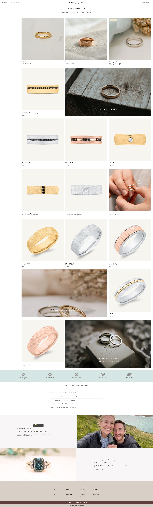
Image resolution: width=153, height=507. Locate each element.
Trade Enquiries (68, 496)
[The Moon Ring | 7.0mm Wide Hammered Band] (43, 341)
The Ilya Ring (113, 264)
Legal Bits (81, 496)
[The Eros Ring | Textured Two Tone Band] (130, 290)
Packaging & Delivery (83, 487)
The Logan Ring (118, 163)
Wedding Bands (95, 492)
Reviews (55, 489)
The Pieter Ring (75, 163)
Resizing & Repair (82, 489)
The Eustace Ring (30, 113)
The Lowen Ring (71, 264)
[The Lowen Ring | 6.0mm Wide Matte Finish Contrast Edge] (86, 240)
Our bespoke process (98, 469)
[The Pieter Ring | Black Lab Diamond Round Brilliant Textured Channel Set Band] (86, 139)
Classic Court (114, 213)
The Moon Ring (26, 364)
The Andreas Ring (30, 213)
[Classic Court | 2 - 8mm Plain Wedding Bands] (130, 190)
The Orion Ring (73, 213)
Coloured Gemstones (69, 494)
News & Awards (56, 491)
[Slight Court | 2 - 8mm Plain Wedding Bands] (43, 39)
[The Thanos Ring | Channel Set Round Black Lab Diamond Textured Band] (43, 139)
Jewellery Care (68, 487)
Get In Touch (20, 438)
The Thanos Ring (30, 163)
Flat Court (70, 62)
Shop (2, 2)
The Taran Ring (27, 264)
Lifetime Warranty (82, 492)
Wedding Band (115, 62)
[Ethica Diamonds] (76, 2)
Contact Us (143, 2)
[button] (10, 2)
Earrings (94, 496)
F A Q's (67, 492)
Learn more (108, 112)
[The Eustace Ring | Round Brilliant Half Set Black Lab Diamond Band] (43, 89)
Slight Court (26, 62)
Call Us (55, 496)
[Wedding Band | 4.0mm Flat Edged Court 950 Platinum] (130, 39)
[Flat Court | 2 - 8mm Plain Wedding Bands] (86, 39)
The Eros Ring (113, 314)
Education (5, 2)
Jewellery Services (95, 497)
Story (54, 487)
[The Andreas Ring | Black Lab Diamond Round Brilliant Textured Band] (43, 190)
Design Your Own (95, 489)
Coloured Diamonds (96, 491)
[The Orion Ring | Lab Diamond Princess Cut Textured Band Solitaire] (86, 190)
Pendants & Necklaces (96, 494)
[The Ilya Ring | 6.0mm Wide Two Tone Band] (130, 240)
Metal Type (68, 491)
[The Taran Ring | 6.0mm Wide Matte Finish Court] (43, 240)
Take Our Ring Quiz (17, 2)
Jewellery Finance (82, 494)
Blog (54, 494)
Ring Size (67, 489)
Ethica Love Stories (56, 492)
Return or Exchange (82, 491)
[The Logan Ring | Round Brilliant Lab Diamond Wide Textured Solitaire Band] (130, 139)
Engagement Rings (95, 487)
